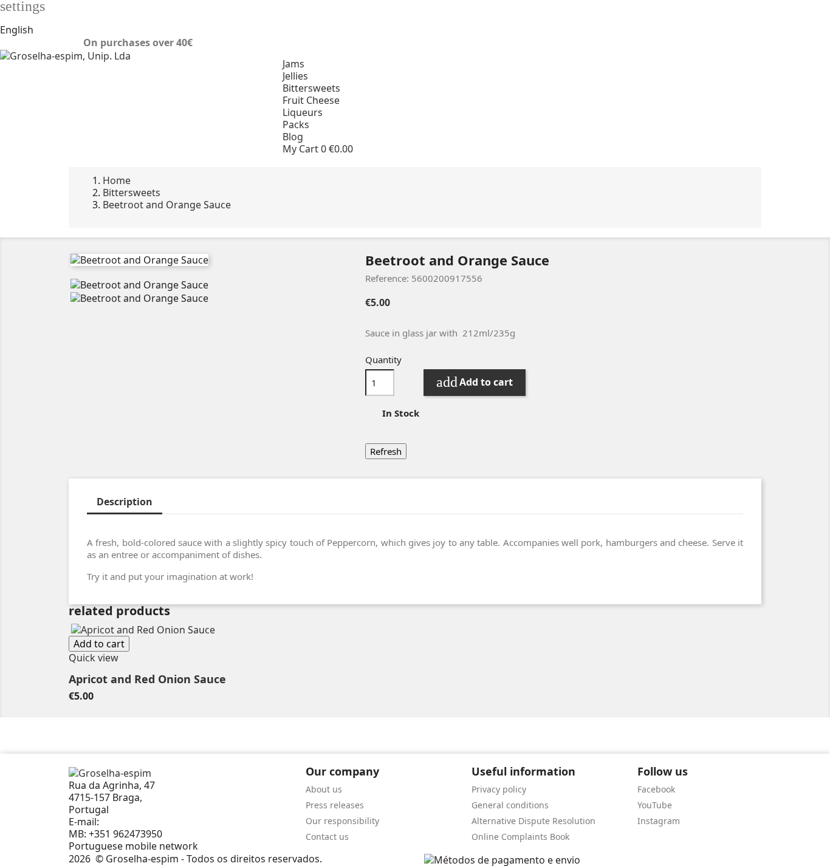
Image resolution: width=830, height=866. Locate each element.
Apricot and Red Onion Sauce (147, 679)
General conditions (510, 805)
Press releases (335, 805)
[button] (556, 149)
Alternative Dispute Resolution (533, 821)
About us (324, 789)
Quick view (93, 657)
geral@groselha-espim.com (164, 821)
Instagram (658, 821)
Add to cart (474, 382)
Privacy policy (499, 789)
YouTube (654, 805)
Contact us (327, 836)
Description (125, 501)
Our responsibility (342, 821)
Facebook (656, 789)
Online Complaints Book (520, 836)
